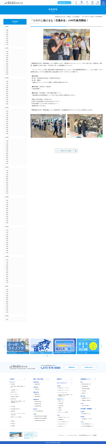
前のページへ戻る (66, 151)
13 (61, 355)
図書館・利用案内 (15, 396)
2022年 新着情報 (75, 16)
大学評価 (13, 406)
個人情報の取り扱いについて (85, 435)
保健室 (59, 407)
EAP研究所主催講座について (88, 426)
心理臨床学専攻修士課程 (40, 420)
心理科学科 (37, 389)
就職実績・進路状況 (86, 400)
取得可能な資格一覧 (86, 384)
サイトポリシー (61, 435)
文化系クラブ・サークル (63, 390)
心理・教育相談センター (87, 424)
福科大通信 (13, 399)
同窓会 (12, 423)
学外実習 (84, 390)
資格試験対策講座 (86, 388)
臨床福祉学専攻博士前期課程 (41, 416)
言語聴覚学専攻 (38, 406)
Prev (5, 346)
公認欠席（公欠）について (64, 417)
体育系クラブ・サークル (63, 388)
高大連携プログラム (86, 413)
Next (101, 346)
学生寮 (59, 410)
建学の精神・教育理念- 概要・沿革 (18, 387)
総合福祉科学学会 (15, 409)
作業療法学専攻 (38, 403)
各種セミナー (85, 393)
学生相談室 (60, 405)
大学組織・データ (15, 390)
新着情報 (69, 16)
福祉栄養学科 (37, 396)
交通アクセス (14, 392)
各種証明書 (60, 419)
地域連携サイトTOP (86, 418)
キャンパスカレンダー (63, 392)
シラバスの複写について (63, 421)
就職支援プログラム (86, 398)
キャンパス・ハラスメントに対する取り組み (18, 414)
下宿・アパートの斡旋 (63, 412)
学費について (61, 401)
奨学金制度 (60, 403)
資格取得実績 (85, 386)
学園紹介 (13, 421)
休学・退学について (62, 424)
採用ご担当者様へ (86, 405)
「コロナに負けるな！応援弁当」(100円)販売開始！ (92, 16)
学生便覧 (13, 425)
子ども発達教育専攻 (39, 411)
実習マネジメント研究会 (16, 417)
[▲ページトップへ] (102, 440)
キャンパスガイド (15, 394)
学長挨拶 (13, 384)
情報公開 (13, 411)
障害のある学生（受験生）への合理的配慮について (18, 402)
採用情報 (94, 435)
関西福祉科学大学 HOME (60, 16)
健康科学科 (37, 394)
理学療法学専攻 (38, 401)
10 (56, 355)
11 (58, 355)
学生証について (61, 426)
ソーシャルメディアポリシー (72, 435)
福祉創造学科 (37, 384)
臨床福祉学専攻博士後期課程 (41, 418)
